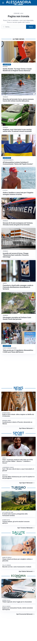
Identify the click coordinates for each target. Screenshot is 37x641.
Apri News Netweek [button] (26, 428)
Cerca (31, 27)
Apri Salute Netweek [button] (26, 571)
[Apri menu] (3, 2)
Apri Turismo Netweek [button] (25, 528)
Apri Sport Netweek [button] (26, 483)
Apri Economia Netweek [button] (24, 614)
